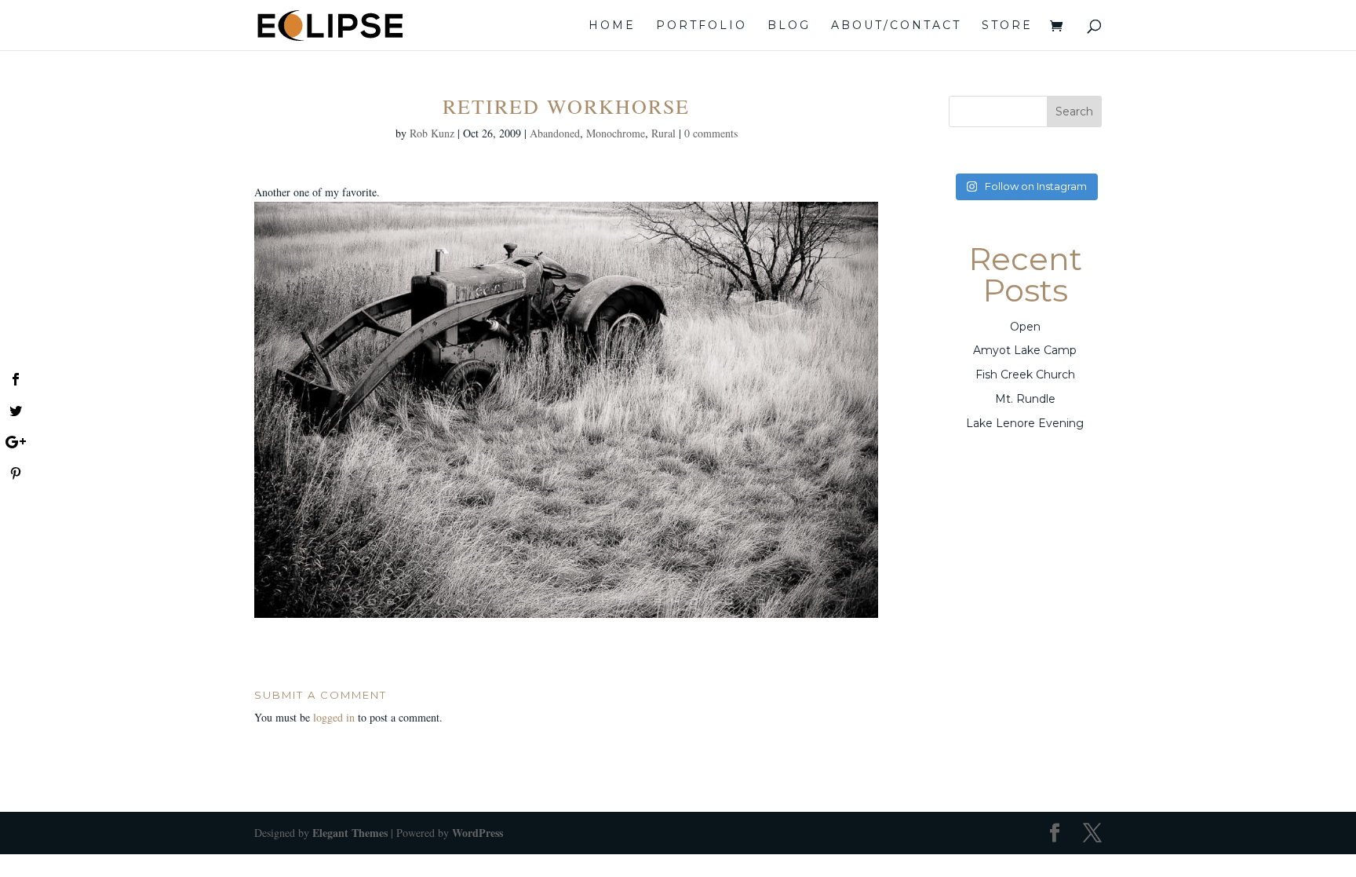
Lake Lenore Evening (1025, 423)
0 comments (711, 133)
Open (1025, 327)
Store (1007, 26)
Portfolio (701, 26)
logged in (334, 717)
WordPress (477, 832)
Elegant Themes (350, 832)
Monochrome (615, 133)
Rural (663, 133)
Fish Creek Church (1025, 374)
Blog (789, 26)
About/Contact (896, 26)
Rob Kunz (432, 133)
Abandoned (555, 133)
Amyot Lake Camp (1025, 350)
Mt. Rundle (1025, 399)
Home (612, 26)
